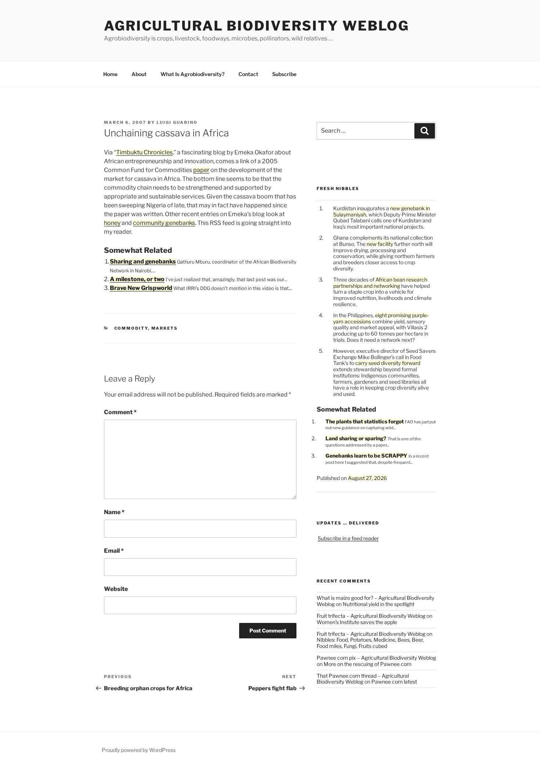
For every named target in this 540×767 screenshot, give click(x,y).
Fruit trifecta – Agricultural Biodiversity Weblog (371, 616)
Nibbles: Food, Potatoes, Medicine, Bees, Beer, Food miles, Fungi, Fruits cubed (370, 643)
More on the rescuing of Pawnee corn (367, 664)
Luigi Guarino (177, 122)
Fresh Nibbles (338, 188)
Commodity (131, 328)
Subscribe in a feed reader (348, 538)
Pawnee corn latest (394, 681)
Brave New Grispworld (141, 287)
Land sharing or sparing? (355, 438)
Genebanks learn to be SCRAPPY (366, 455)
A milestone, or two (137, 279)
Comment (120, 412)
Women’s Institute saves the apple (357, 622)
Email (114, 550)
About (139, 74)
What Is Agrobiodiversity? (192, 74)
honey (112, 222)
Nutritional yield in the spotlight (378, 604)
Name (114, 512)
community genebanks (164, 222)
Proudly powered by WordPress (139, 750)
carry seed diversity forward (387, 363)
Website (116, 588)
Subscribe (284, 74)
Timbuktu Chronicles (144, 152)
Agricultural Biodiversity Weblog (256, 26)
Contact (248, 74)
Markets (164, 328)
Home (110, 74)
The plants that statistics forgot (364, 421)
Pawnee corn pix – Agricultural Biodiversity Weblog (376, 658)
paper (201, 169)
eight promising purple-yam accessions (381, 318)
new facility (380, 244)
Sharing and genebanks (143, 261)
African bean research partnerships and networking (380, 282)
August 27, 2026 (367, 478)
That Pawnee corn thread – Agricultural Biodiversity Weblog (363, 679)
